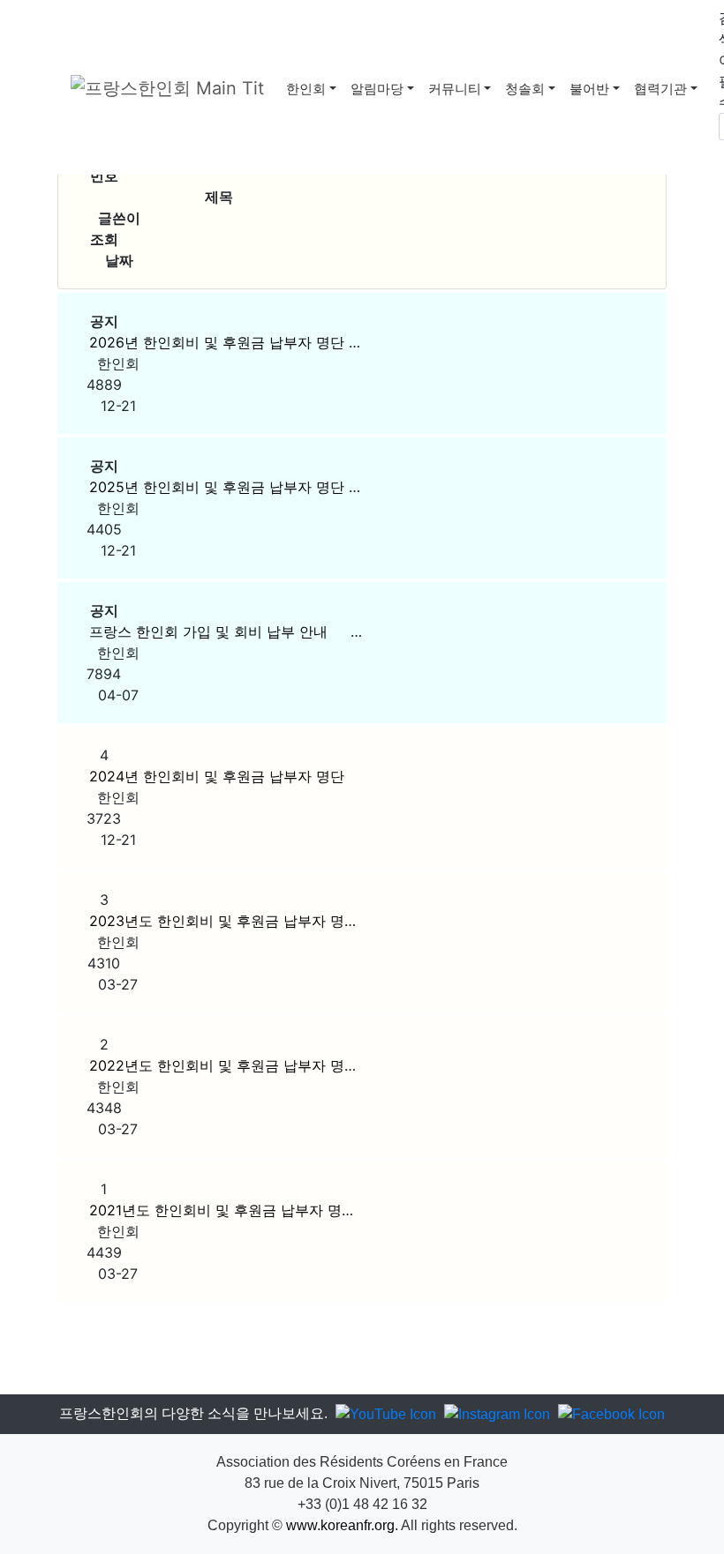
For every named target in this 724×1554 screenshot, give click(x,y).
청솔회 (525, 88)
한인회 (306, 88)
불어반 (589, 88)
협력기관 (660, 88)
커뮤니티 (454, 88)
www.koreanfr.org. (342, 1525)
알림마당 (377, 88)
